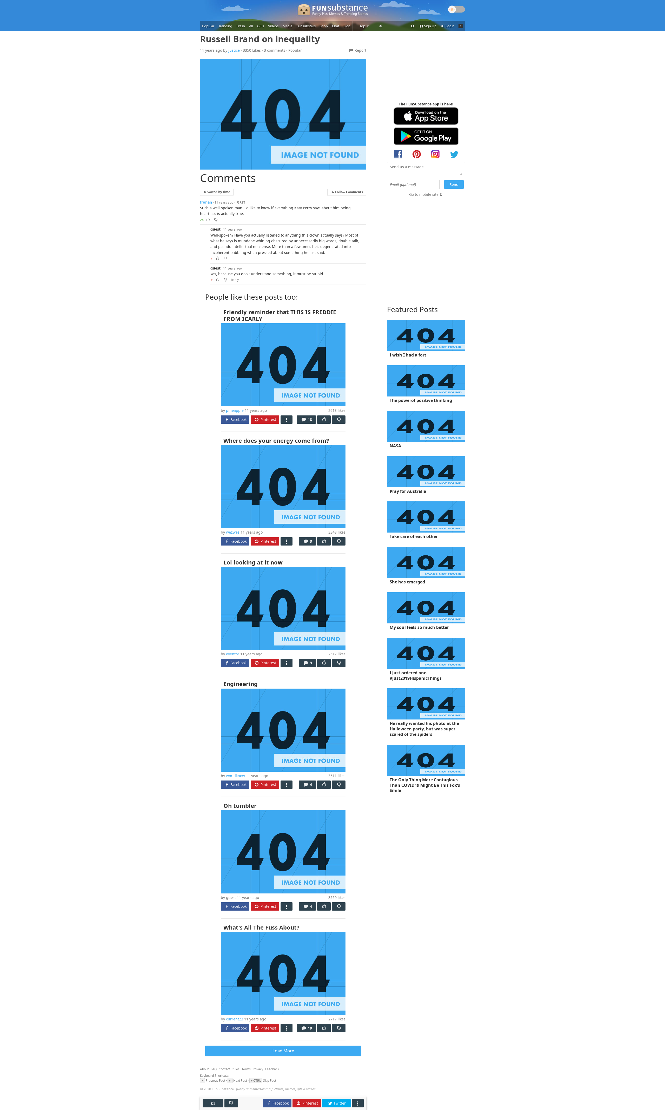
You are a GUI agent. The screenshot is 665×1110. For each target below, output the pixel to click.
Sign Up (429, 26)
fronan (206, 202)
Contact (224, 1069)
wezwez (233, 532)
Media (287, 26)
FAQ (214, 1069)
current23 (234, 1019)
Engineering (240, 684)
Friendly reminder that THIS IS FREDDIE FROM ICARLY (279, 315)
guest (215, 229)
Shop (324, 26)
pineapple (235, 410)
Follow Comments (348, 192)
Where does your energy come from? (276, 440)
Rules (236, 1069)
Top (363, 26)
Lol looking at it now (253, 562)
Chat (335, 26)
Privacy (258, 1069)
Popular (208, 26)
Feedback (272, 1069)
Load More (283, 1051)
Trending (225, 26)
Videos (273, 26)
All (251, 26)
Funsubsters (306, 26)
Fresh (240, 26)
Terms (246, 1069)
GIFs (260, 26)
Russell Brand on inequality (260, 39)
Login (449, 26)
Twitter (339, 1103)
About (204, 1069)
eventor (232, 653)
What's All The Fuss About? (261, 927)
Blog (346, 26)
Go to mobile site (423, 194)
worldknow (235, 775)
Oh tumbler (240, 805)
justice (234, 50)
